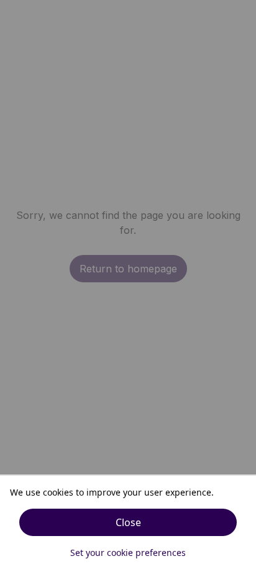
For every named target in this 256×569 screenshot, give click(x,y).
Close (128, 522)
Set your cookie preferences (128, 552)
